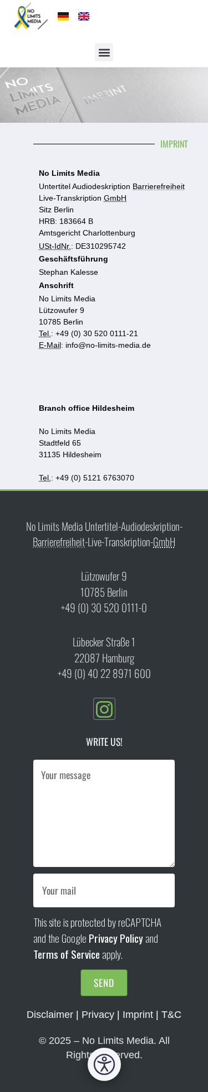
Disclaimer (50, 1014)
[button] (104, 52)
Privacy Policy (116, 938)
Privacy (98, 1014)
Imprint (138, 1014)
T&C (171, 1014)
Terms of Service (66, 954)
